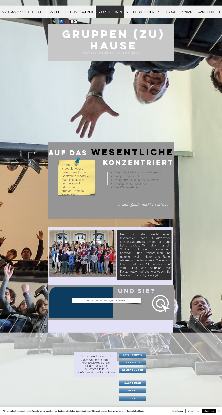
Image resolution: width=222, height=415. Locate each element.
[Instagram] (67, 21)
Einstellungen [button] (177, 411)
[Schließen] (218, 411)
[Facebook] (61, 21)
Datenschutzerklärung (135, 411)
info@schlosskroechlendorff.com (96, 372)
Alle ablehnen (193, 411)
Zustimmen (209, 411)
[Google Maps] (54, 21)
